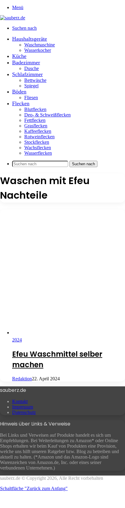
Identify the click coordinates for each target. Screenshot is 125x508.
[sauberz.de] (12, 17)
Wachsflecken (37, 147)
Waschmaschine (39, 44)
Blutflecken (35, 109)
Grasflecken (35, 125)
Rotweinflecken (39, 136)
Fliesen (31, 97)
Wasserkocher (37, 50)
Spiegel (31, 85)
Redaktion (22, 378)
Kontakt (20, 401)
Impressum (22, 406)
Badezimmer (26, 62)
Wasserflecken (38, 153)
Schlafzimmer (27, 74)
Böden (19, 92)
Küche (19, 56)
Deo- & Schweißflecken (47, 114)
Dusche (31, 68)
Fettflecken (35, 120)
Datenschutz (24, 412)
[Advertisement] (62, 271)
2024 (17, 339)
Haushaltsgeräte (29, 39)
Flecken (20, 103)
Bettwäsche (35, 80)
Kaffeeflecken (37, 131)
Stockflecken (36, 142)
